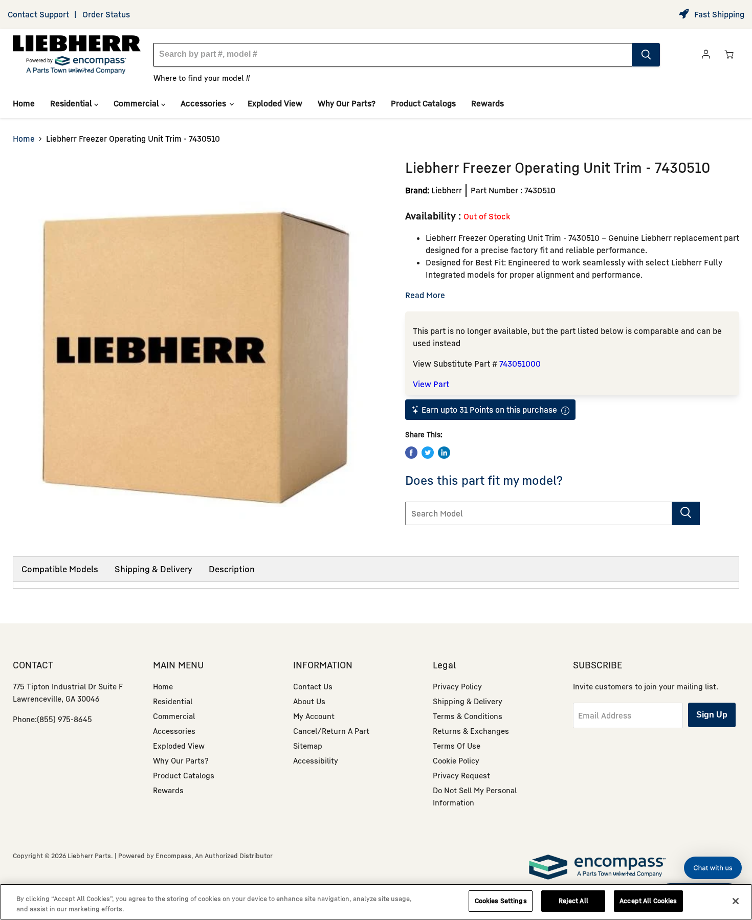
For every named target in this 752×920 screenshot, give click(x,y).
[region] (376, 902)
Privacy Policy (457, 686)
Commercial (137, 103)
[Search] (646, 54)
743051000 (520, 363)
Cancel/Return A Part (331, 730)
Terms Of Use (456, 745)
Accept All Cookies (648, 900)
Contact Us (313, 686)
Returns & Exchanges (471, 730)
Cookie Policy (456, 760)
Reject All (573, 900)
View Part (431, 384)
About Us (309, 701)
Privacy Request (461, 775)
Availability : (434, 215)
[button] (713, 868)
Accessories (204, 103)
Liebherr (446, 190)
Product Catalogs (423, 103)
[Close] (735, 901)
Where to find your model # (202, 77)
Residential (72, 103)
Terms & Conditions (467, 716)
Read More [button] (425, 295)
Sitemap (307, 745)
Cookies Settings (501, 900)
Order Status (106, 14)
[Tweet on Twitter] (428, 452)
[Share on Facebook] (411, 452)
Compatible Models (59, 569)
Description (232, 569)
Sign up (711, 714)
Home (24, 103)
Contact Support (38, 14)
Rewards (487, 103)
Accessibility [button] (315, 760)
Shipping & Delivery (153, 569)
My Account (314, 716)
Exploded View (275, 103)
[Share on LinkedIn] (444, 452)
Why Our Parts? (346, 103)
